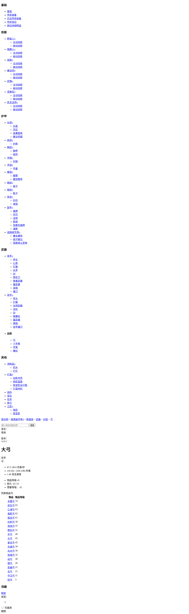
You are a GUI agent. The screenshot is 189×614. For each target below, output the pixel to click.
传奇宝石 (12, 22)
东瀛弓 (11, 547)
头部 (10, 122)
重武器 (16, 284)
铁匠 (15, 410)
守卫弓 (11, 575)
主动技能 (17, 42)
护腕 (15, 161)
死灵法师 (12, 102)
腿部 (10, 182)
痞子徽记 (17, 239)
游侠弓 (11, 526)
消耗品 (11, 364)
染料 (9, 392)
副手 (10, 207)
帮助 (3, 593)
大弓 (10, 538)
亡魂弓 (11, 509)
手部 (10, 165)
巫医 (10, 60)
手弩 (15, 347)
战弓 (10, 559)
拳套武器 (17, 281)
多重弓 (11, 501)
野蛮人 (11, 38)
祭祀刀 (16, 277)
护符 (15, 200)
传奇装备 (12, 15)
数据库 (29, 419)
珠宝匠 (16, 413)
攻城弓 (11, 555)
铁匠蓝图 (17, 381)
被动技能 (17, 46)
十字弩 (16, 343)
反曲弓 (11, 567)
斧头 (15, 259)
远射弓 (11, 522)
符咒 (15, 214)
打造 (10, 374)
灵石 (15, 129)
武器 (38, 419)
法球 (15, 218)
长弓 (10, 571)
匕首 (15, 263)
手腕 (10, 158)
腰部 (10, 172)
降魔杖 (16, 316)
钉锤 (15, 266)
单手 (10, 256)
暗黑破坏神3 (17, 419)
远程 (45, 419)
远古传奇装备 (14, 18)
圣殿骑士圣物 (20, 243)
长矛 (15, 270)
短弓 (10, 580)
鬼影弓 (11, 513)
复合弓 (11, 542)
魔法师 (11, 70)
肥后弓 (11, 530)
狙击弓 (11, 518)
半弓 (10, 534)
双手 (10, 295)
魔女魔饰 (17, 236)
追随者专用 (13, 232)
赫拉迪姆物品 (14, 25)
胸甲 (15, 151)
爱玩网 (4, 419)
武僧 (10, 81)
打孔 (15, 371)
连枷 (15, 288)
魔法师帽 (17, 136)
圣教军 (11, 92)
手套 (15, 168)
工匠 (10, 406)
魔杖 (15, 351)
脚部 (10, 190)
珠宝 (10, 197)
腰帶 (15, 175)
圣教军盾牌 (19, 225)
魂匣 (15, 229)
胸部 (10, 147)
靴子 (15, 193)
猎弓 (10, 563)
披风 (15, 154)
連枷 (15, 323)
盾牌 (15, 211)
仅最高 (8, 607)
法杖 (15, 309)
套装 (9, 11)
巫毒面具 (17, 133)
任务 (9, 399)
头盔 (15, 126)
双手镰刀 (17, 327)
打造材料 (17, 388)
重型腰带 (17, 179)
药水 (15, 367)
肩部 (10, 140)
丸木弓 (11, 551)
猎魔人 (11, 49)
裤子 (15, 186)
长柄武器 (17, 305)
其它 (9, 403)
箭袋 (15, 221)
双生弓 (11, 505)
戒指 (15, 204)
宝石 (9, 396)
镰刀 (15, 291)
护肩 (15, 144)
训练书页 (17, 378)
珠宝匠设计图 (20, 385)
